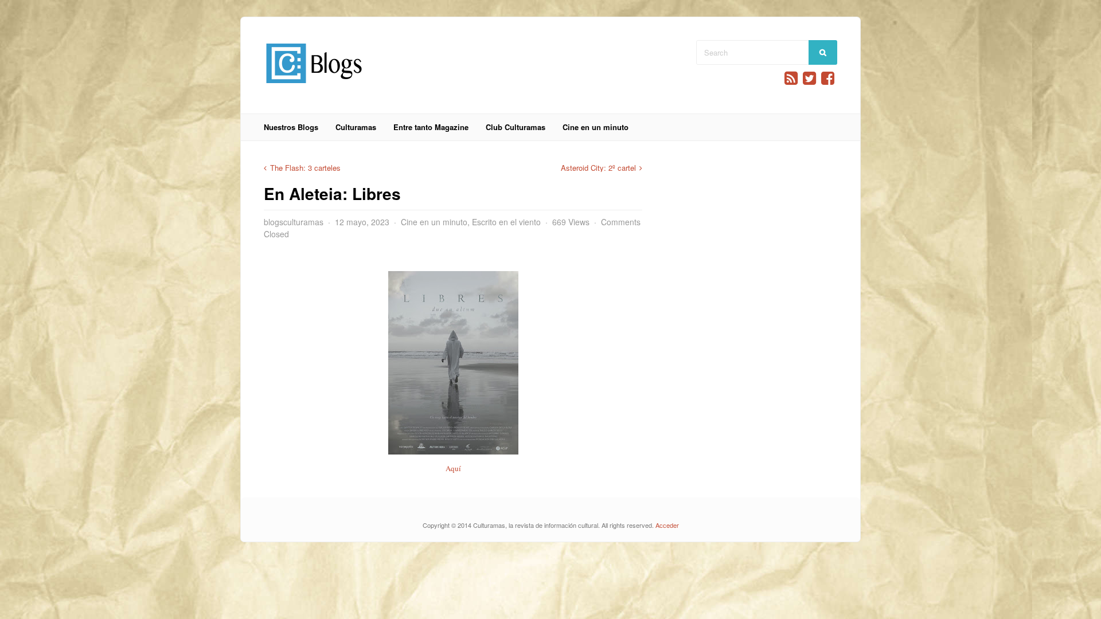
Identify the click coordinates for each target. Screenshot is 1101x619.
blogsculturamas (293, 222)
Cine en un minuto (595, 127)
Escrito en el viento (506, 222)
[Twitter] (809, 78)
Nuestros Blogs (291, 127)
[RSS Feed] (791, 78)
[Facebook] (827, 78)
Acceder (667, 525)
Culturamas (355, 127)
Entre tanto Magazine (430, 127)
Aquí (453, 468)
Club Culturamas (515, 127)
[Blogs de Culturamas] (314, 87)
